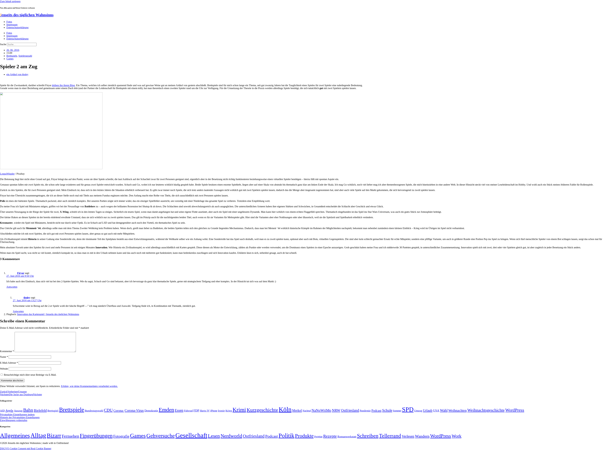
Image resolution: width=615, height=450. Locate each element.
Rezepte (330, 436)
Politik (286, 435)
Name (4, 356)
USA (436, 410)
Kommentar (7, 351)
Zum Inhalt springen (10, 1)
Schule (387, 410)
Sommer (397, 410)
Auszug (18, 410)
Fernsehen (70, 436)
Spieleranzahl (25, 55)
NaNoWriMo (321, 410)
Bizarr (54, 435)
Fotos (9, 21)
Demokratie (151, 410)
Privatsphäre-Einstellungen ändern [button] (17, 414)
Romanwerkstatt (346, 436)
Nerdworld (231, 436)
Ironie (221, 410)
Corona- (118, 410)
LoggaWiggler (7, 173)
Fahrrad (188, 410)
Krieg (229, 410)
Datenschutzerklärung (17, 27)
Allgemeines (15, 435)
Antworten (11, 286)
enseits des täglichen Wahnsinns (26, 15)
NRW (336, 410)
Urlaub (427, 410)
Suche (3, 44)
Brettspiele (11, 55)
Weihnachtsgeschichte (486, 410)
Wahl (444, 410)
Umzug (418, 410)
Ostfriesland (350, 410)
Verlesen (408, 436)
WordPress (514, 410)
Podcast (376, 410)
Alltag (38, 435)
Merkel (297, 410)
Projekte (318, 436)
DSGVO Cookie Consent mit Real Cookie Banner (25, 448)
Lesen (214, 436)
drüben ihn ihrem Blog (63, 85)
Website (4, 368)
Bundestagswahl (94, 410)
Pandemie (365, 410)
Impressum (11, 24)
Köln (285, 409)
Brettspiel (52, 410)
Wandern (422, 436)
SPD (408, 409)
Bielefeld (40, 410)
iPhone (213, 410)
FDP (196, 410)
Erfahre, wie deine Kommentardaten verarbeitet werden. (89, 386)
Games (9, 58)
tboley (27, 297)
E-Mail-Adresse (9, 362)
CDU (108, 410)
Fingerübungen (96, 436)
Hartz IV (205, 410)
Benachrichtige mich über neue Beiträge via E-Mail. (30, 374)
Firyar (20, 273)
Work (456, 435)
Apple (9, 410)
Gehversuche (160, 436)
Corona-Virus (134, 410)
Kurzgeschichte (262, 410)
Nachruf (307, 410)
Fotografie (121, 436)
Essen (179, 410)
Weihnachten (457, 410)
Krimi (239, 410)
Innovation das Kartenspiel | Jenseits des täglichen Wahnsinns (48, 314)
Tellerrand (390, 436)
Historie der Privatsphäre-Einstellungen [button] (20, 417)
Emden (166, 410)
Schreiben (367, 436)
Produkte (304, 436)
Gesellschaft (191, 435)
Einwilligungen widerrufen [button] (13, 420)
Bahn (28, 410)
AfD (2, 410)
